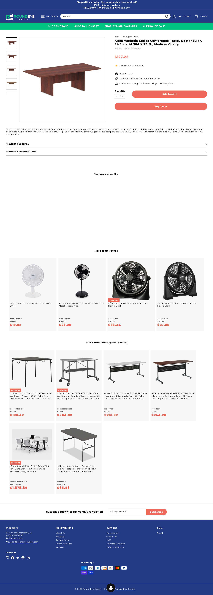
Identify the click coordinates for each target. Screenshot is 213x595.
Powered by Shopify (125, 589)
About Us (60, 533)
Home (117, 36)
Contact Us (111, 536)
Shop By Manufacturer (121, 26)
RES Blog (60, 536)
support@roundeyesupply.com (23, 542)
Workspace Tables (131, 36)
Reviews (60, 547)
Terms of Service (64, 544)
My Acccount (112, 533)
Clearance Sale (154, 26)
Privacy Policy (62, 540)
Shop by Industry (86, 26)
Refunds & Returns (115, 547)
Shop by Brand (58, 26)
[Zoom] (62, 79)
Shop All (50, 17)
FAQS (108, 540)
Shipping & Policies (115, 544)
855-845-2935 (15, 538)
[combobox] (115, 16)
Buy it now (161, 106)
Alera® (118, 48)
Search (160, 533)
